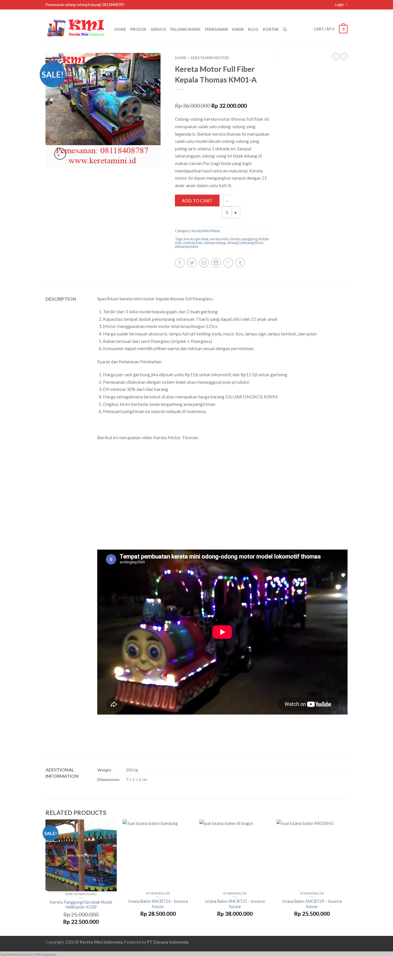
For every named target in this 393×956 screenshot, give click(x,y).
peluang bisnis (252, 242)
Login (339, 4)
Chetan (28, 954)
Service (158, 29)
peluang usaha (186, 246)
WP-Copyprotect (46, 954)
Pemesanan (216, 29)
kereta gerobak (196, 239)
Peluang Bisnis (185, 29)
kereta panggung (243, 239)
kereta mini (219, 239)
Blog (253, 29)
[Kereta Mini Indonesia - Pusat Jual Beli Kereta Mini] (75, 27)
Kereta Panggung (81, 894)
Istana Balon (158, 893)
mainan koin (193, 242)
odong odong (214, 242)
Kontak (271, 29)
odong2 (233, 242)
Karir (238, 29)
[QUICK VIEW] (81, 855)
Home (120, 29)
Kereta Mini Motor (209, 57)
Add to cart (197, 200)
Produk (138, 29)
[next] (347, 877)
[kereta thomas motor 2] (103, 110)
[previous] (45, 877)
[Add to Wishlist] (152, 70)
